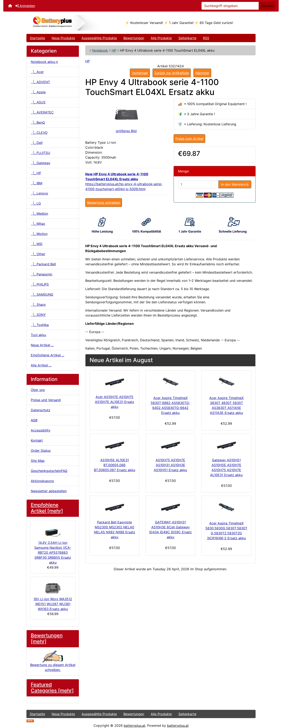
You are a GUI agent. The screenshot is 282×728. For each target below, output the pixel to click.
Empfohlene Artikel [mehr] (47, 508)
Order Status (41, 450)
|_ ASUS (38, 102)
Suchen (267, 6)
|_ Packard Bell (43, 264)
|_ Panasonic (41, 274)
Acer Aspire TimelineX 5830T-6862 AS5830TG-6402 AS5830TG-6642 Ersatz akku (170, 405)
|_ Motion (39, 234)
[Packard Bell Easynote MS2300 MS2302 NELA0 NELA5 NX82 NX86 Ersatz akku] (114, 507)
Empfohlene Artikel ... (47, 355)
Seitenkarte (187, 38)
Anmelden (27, 6)
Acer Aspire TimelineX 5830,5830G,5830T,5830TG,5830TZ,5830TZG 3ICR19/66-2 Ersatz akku (226, 530)
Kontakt (37, 440)
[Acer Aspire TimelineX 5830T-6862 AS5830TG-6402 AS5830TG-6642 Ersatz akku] (170, 382)
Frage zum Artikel (189, 138)
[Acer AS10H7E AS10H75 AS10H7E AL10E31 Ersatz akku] (114, 381)
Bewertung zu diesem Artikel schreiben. (52, 667)
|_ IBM (36, 183)
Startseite (37, 38)
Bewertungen (133, 38)
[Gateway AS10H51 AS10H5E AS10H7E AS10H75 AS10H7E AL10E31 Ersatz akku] (226, 445)
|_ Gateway (40, 163)
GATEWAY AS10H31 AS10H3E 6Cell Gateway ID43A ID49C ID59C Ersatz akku (170, 529)
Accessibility (40, 430)
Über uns (38, 390)
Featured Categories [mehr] (52, 688)
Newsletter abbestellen (49, 491)
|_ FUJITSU (40, 153)
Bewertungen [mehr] (47, 638)
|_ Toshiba (40, 325)
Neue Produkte (63, 38)
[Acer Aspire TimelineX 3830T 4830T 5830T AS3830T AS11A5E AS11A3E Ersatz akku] (226, 382)
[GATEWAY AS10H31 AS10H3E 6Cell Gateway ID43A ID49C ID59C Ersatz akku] (170, 507)
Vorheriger (140, 73)
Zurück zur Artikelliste (171, 73)
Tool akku (38, 335)
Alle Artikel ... (41, 365)
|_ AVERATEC (42, 112)
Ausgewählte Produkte (99, 38)
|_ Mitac (38, 224)
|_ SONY (38, 315)
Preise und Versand (46, 400)
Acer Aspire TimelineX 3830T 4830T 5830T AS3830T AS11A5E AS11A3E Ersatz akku (226, 405)
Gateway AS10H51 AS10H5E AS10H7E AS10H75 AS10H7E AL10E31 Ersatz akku (226, 467)
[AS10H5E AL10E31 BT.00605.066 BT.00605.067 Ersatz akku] (114, 445)
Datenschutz (40, 410)
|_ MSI (36, 244)
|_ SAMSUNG (42, 294)
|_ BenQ (38, 122)
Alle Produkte (161, 38)
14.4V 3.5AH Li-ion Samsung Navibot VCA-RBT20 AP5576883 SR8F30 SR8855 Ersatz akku (52, 552)
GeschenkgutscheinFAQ (49, 471)
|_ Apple (38, 92)
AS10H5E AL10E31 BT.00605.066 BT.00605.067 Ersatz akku (114, 465)
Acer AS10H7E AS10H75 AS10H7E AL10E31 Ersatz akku (114, 402)
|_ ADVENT (40, 82)
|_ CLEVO (39, 132)
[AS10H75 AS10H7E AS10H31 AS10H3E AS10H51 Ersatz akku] (170, 445)
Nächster (202, 73)
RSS (206, 38)
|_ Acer (37, 72)
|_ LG (36, 203)
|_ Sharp (38, 304)
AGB (34, 420)
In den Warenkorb (235, 184)
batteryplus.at (134, 725)
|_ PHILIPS (40, 284)
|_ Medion (39, 213)
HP (114, 50)
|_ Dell (37, 143)
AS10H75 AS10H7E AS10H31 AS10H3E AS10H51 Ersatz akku (170, 465)
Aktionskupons (42, 481)
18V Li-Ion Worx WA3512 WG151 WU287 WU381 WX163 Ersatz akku (52, 604)
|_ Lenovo (39, 193)
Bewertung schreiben (103, 202)
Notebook (100, 50)
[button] (274, 707)
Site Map (38, 461)
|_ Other (38, 254)
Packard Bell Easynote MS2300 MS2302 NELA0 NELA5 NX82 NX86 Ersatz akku (114, 529)
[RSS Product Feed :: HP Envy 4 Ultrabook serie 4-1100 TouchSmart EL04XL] (30, 721)
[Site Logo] (65, 23)
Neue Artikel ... (42, 345)
